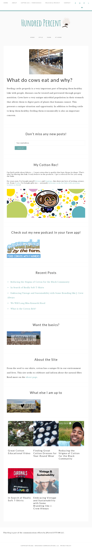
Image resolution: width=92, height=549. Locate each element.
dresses (38, 181)
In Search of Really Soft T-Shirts (27, 287)
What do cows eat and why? (39, 80)
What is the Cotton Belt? (23, 309)
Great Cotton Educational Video (19, 452)
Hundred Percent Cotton (46, 23)
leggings (48, 181)
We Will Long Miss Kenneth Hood (28, 303)
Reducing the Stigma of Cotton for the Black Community (40, 282)
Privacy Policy (65, 545)
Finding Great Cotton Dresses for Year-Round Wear (45, 453)
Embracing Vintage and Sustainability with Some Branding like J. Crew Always (44, 503)
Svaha (17, 183)
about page (31, 377)
